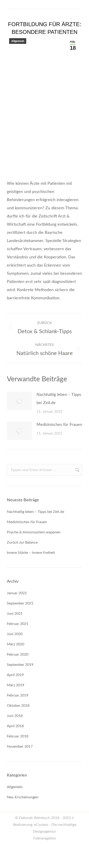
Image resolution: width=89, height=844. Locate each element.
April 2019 (15, 675)
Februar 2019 (17, 695)
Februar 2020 (17, 654)
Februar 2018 (17, 736)
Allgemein (17, 41)
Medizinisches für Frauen (59, 425)
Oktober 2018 (18, 705)
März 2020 (15, 644)
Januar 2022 (17, 593)
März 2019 (15, 685)
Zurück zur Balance (22, 542)
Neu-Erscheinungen (22, 797)
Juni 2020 (15, 634)
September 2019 (20, 665)
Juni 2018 (15, 716)
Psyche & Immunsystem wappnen (33, 532)
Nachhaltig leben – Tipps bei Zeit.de (59, 399)
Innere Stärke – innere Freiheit (31, 552)
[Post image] (19, 401)
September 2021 (20, 603)
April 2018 (15, 726)
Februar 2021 (17, 624)
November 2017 (20, 746)
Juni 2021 (15, 613)
